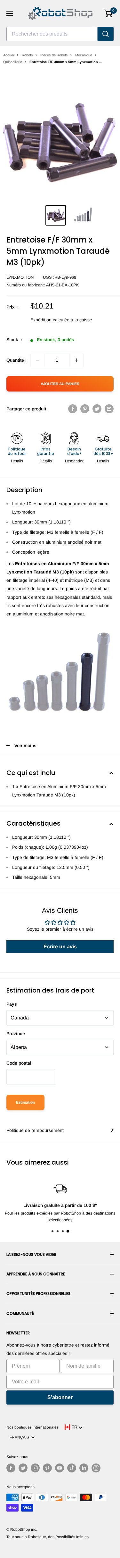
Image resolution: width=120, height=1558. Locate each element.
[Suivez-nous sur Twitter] (23, 1467)
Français (20, 1437)
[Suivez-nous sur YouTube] (59, 1467)
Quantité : (16, 360)
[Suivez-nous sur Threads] (96, 1467)
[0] (108, 13)
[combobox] (52, 34)
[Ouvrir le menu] (9, 13)
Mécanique (83, 55)
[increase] (76, 360)
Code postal (18, 1063)
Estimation (25, 1102)
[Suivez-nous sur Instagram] (35, 1467)
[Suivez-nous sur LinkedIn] (83, 1467)
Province (15, 1033)
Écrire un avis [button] (60, 946)
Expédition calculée (49, 319)
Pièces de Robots (54, 55)
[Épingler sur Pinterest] (84, 408)
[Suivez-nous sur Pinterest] (47, 1467)
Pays (11, 1004)
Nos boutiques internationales (32, 1427)
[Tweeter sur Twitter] (96, 408)
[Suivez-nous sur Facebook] (10, 1467)
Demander (74, 461)
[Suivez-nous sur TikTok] (71, 1467)
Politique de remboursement (35, 1130)
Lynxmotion (20, 277)
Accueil (8, 55)
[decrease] (37, 360)
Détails (17, 461)
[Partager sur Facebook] (72, 408)
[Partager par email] (109, 408)
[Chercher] (106, 34)
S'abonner (60, 1397)
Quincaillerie (12, 62)
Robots (27, 55)
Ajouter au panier (60, 384)
